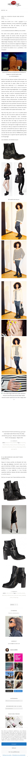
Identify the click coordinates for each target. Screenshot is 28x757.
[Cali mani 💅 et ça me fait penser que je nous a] (18, 684)
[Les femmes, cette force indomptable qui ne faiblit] (18, 657)
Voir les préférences (14, 752)
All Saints (13, 437)
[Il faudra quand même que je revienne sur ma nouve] (18, 675)
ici (19, 431)
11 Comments (14, 591)
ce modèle (24, 23)
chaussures (10, 595)
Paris (14, 447)
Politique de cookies (7, 755)
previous (12, 604)
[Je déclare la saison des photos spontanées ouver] (9, 684)
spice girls (14, 449)
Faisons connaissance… (14, 613)
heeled (24, 595)
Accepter (14, 744)
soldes (24, 447)
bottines (4, 595)
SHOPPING (15, 442)
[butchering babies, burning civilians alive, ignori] (9, 666)
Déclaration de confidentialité (18, 755)
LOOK (7, 442)
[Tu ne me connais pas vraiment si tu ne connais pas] (9, 675)
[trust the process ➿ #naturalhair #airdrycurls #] (9, 657)
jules (23, 444)
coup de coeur (18, 595)
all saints (22, 442)
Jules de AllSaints (8, 464)
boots (23, 593)
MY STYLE (10, 442)
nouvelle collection (7, 447)
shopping (18, 447)
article (20, 21)
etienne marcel (17, 444)
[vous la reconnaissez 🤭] (18, 666)
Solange (25, 89)
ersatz (11, 444)
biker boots (6, 444)
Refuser (14, 748)
